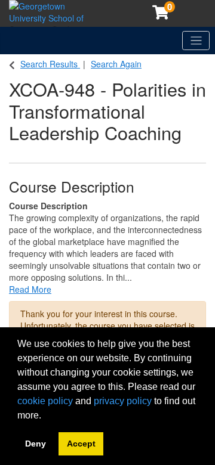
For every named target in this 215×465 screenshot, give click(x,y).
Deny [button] (35, 443)
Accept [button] (81, 443)
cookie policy (45, 401)
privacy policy (123, 401)
